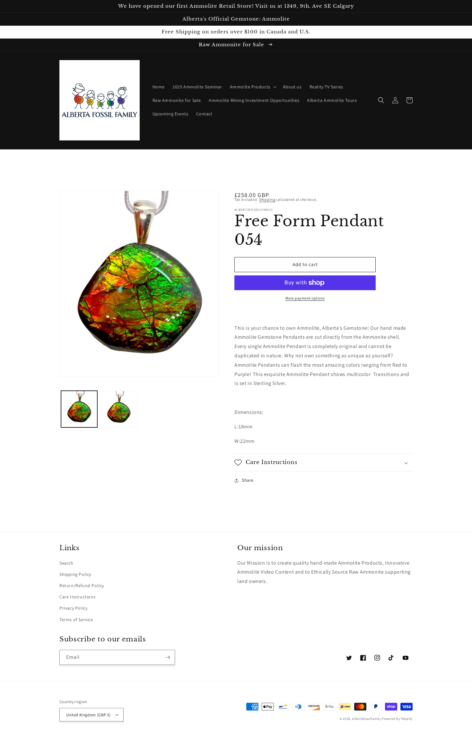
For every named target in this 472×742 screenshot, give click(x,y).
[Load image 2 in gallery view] (119, 409)
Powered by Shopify (397, 719)
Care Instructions (77, 597)
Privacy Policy (73, 608)
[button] (252, 87)
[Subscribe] (168, 657)
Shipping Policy (75, 574)
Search (66, 563)
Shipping (267, 199)
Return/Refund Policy (81, 585)
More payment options (305, 298)
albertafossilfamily (366, 719)
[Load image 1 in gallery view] (79, 409)
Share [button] (248, 480)
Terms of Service (76, 619)
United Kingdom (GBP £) (88, 715)
